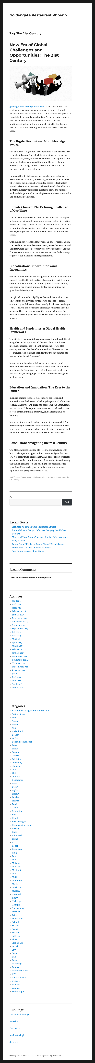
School (15, 922)
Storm (15, 953)
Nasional (16, 894)
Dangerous (17, 780)
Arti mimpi (17, 731)
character (16, 766)
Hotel (14, 832)
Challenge (37, 477)
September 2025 (20, 628)
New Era (51, 477)
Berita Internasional (22, 742)
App (14, 728)
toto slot (14, 1021)
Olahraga (16, 901)
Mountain (17, 880)
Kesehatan (17, 849)
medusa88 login (17, 1035)
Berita (15, 738)
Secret (15, 929)
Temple (15, 967)
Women (16, 988)
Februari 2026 (19, 611)
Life (14, 859)
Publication (17, 918)
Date (14, 783)
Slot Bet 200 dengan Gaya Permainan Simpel (34, 527)
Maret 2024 (17, 687)
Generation (17, 811)
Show (14, 939)
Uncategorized (19, 977)
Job (13, 842)
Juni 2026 (17, 604)
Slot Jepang (17, 943)
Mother (15, 877)
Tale (14, 957)
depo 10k (14, 1042)
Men (14, 873)
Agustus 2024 (18, 670)
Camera (15, 752)
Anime (15, 724)
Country (16, 776)
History (15, 828)
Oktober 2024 (18, 663)
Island (15, 839)
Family (15, 794)
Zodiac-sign (18, 991)
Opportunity (26, 477)
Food (14, 804)
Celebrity (16, 759)
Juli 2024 (16, 673)
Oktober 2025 (18, 625)
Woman (16, 984)
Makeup (16, 863)
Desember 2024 (19, 656)
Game (15, 807)
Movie (15, 884)
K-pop (15, 846)
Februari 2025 (19, 649)
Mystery (16, 891)
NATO (15, 898)
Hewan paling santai (22, 825)
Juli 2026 (16, 601)
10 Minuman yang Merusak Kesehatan (31, 710)
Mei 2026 (16, 608)
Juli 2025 (16, 632)
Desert (15, 787)
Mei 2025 (16, 639)
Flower (15, 800)
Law (14, 856)
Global (45, 477)
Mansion (16, 866)
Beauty (15, 735)
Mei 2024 (16, 680)
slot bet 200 (15, 1028)
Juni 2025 (16, 635)
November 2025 (20, 621)
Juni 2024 (16, 677)
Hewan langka (19, 821)
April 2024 (17, 684)
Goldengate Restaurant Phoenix (38, 15)
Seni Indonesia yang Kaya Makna (28, 551)
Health (15, 818)
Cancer (15, 755)
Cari (11, 497)
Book (14, 745)
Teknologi (17, 963)
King (14, 852)
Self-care (16, 936)
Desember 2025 (19, 618)
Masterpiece (18, 870)
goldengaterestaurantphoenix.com (27, 106)
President (16, 911)
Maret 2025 (17, 646)
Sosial (15, 946)
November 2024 (20, 660)
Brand (15, 748)
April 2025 (17, 642)
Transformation (20, 970)
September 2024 (20, 666)
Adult (14, 717)
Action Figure (18, 714)
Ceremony (17, 762)
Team (15, 960)
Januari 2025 (18, 653)
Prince (15, 915)
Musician (16, 887)
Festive (15, 797)
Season (15, 925)
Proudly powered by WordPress (49, 1056)
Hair (14, 814)
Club (14, 773)
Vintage (16, 981)
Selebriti (16, 932)
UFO (14, 974)
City (14, 769)
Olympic (16, 905)
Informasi (17, 835)
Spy (14, 950)
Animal (15, 721)
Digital (15, 790)
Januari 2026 (18, 614)
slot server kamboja (19, 1014)
